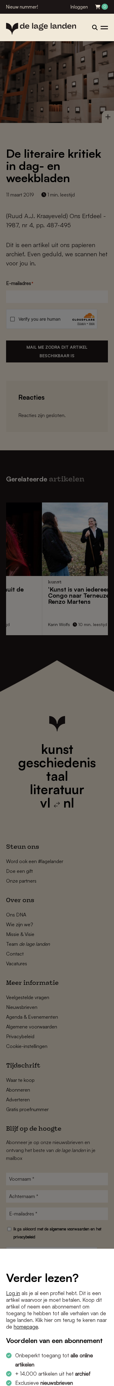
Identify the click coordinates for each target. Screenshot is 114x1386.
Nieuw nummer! (22, 7)
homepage (26, 1326)
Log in (13, 1293)
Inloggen (79, 7)
